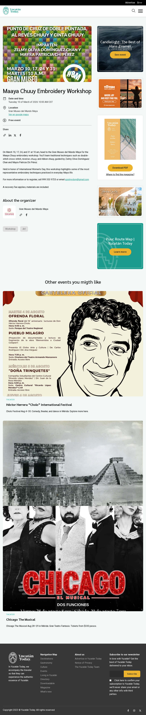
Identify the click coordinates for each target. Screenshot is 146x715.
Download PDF (120, 167)
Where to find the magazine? (120, 174)
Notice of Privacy (83, 662)
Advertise (130, 2)
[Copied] (4, 136)
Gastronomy (46, 662)
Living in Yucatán (48, 675)
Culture (43, 667)
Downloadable (47, 683)
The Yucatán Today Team (87, 667)
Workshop (10, 229)
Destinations (46, 658)
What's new (46, 691)
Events (43, 671)
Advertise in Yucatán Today (88, 658)
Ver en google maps (19, 114)
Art (24, 229)
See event (120, 54)
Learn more (120, 252)
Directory (44, 679)
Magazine (45, 687)
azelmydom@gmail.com (77, 179)
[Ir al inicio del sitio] (12, 13)
